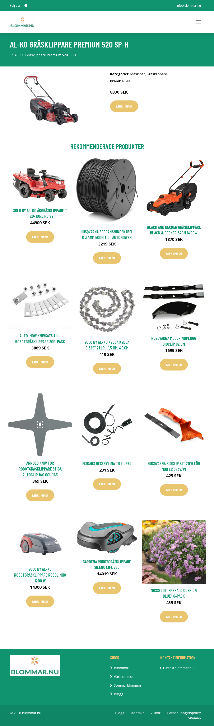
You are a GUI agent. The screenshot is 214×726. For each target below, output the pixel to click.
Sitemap (194, 718)
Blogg (118, 694)
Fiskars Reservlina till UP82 (107, 463)
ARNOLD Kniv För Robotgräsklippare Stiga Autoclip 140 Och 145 (40, 468)
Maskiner (137, 74)
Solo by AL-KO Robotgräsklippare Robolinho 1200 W (40, 574)
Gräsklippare (157, 74)
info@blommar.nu (189, 6)
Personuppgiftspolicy (184, 713)
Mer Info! (124, 106)
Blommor (121, 668)
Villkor (155, 713)
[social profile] (26, 6)
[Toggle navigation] (198, 22)
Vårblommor (124, 676)
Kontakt (137, 713)
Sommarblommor (127, 685)
